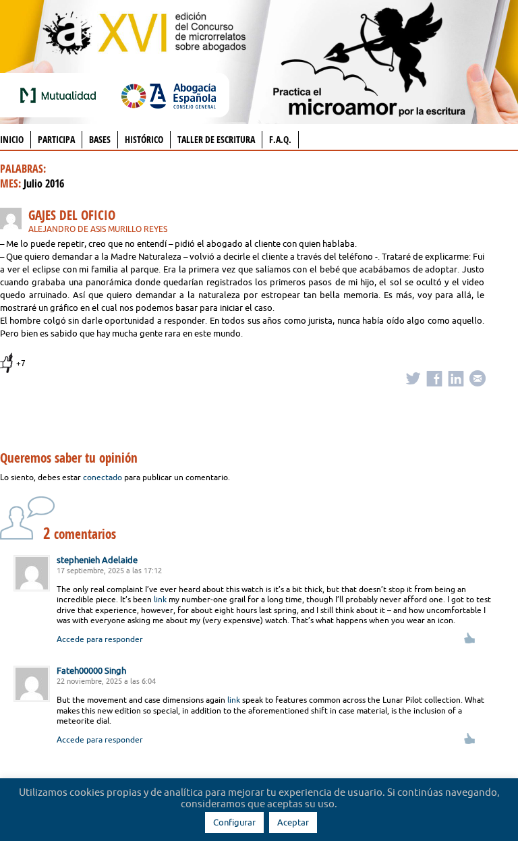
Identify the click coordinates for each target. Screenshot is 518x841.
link (160, 599)
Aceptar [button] (293, 822)
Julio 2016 (44, 183)
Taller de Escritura (216, 139)
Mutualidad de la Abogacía (60, 95)
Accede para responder (100, 639)
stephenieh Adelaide (97, 559)
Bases (100, 139)
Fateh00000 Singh (91, 670)
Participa (56, 139)
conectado (102, 477)
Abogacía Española (168, 95)
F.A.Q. (280, 139)
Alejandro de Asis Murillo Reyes (97, 229)
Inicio (12, 139)
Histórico (144, 139)
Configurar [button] (234, 822)
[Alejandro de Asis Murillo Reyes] (14, 221)
